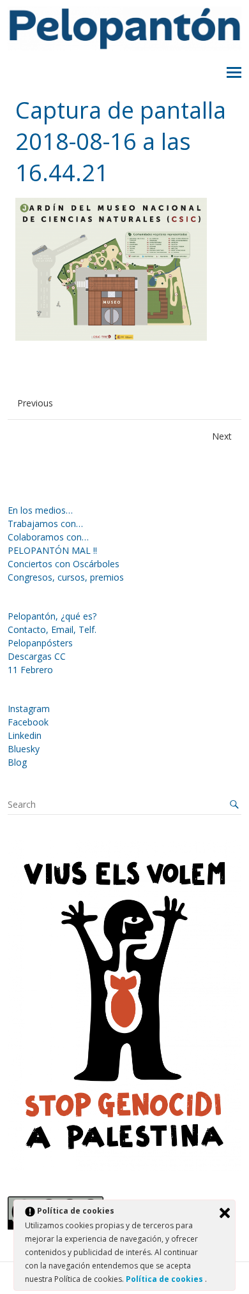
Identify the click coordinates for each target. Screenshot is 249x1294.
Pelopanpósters (40, 643)
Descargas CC (37, 656)
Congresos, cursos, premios (66, 577)
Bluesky (24, 749)
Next (222, 436)
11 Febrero (30, 670)
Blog (17, 762)
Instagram (29, 709)
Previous (35, 403)
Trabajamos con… (45, 523)
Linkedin (25, 735)
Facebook (28, 722)
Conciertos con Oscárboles (63, 564)
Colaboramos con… (48, 537)
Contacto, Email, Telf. (52, 629)
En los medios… (40, 510)
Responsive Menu (234, 72)
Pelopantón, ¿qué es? (52, 616)
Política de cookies (165, 1279)
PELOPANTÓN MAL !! (52, 550)
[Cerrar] (225, 1213)
